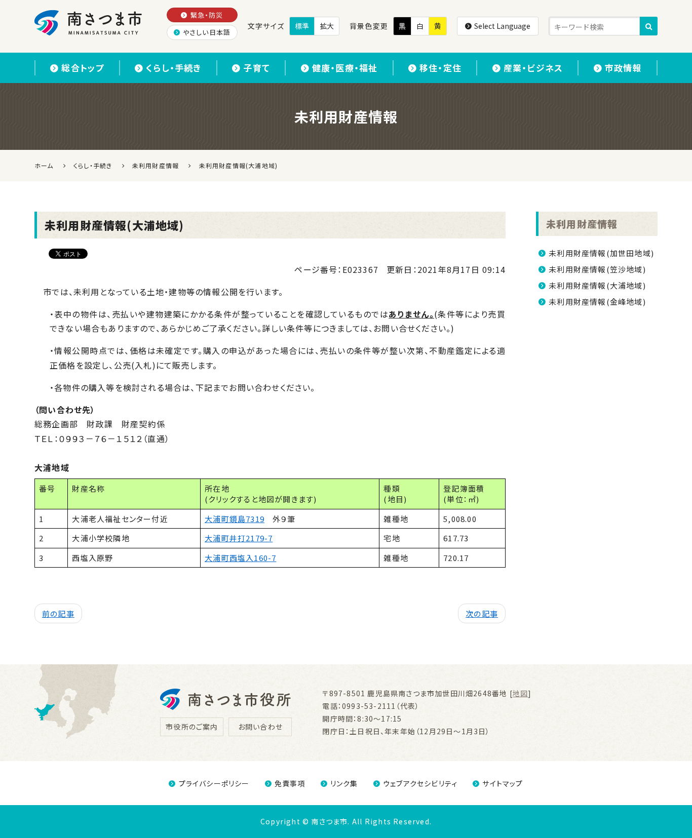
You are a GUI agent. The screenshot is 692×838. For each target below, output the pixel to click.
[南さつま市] (88, 22)
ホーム (44, 165)
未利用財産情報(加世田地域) (601, 253)
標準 (302, 26)
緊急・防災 (206, 15)
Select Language (502, 26)
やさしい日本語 (206, 32)
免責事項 (290, 783)
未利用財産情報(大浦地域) (597, 285)
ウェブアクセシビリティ (420, 783)
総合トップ (82, 67)
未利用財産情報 (582, 223)
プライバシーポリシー (214, 783)
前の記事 (58, 613)
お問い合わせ (260, 727)
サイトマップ (502, 783)
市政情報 (623, 67)
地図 (520, 693)
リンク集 (344, 783)
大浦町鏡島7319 (234, 518)
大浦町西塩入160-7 (240, 557)
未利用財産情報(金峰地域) (597, 301)
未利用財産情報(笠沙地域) (597, 269)
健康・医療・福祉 (345, 67)
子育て (256, 67)
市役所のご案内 (192, 727)
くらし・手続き (173, 67)
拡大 (327, 26)
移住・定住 (440, 67)
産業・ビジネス (533, 67)
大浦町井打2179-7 (239, 538)
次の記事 (482, 613)
